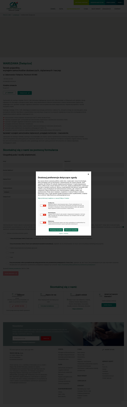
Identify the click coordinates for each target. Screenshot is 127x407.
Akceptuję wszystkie (56, 230)
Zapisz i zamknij (63, 233)
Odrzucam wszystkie (71, 230)
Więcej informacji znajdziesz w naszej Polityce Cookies (53, 198)
